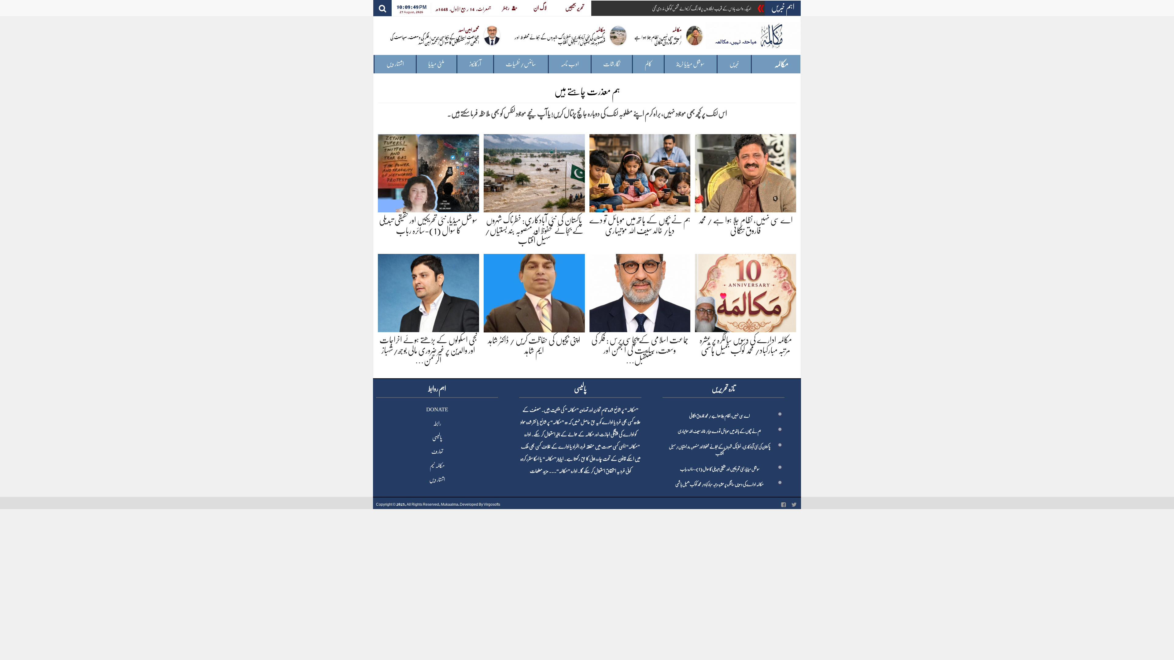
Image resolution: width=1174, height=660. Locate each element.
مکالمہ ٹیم (437, 465)
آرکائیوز (475, 64)
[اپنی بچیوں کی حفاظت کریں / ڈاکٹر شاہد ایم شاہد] (534, 292)
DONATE (437, 409)
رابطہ (437, 423)
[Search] (382, 8)
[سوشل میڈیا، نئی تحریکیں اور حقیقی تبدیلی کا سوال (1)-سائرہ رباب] (428, 172)
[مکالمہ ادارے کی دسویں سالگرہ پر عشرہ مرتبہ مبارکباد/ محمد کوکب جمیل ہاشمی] (745, 292)
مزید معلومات (539, 471)
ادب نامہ (570, 64)
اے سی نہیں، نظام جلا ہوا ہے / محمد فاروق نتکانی (658, 39)
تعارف (437, 451)
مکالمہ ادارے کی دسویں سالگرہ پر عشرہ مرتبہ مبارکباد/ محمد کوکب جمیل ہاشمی (719, 484)
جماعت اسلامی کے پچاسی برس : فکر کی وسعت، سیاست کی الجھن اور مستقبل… (640, 350)
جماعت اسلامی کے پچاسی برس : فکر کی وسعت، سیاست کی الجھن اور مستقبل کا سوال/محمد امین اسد (434, 39)
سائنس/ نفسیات (521, 64)
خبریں (734, 64)
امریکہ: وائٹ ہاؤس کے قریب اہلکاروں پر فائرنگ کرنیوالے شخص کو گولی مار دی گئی (701, 8)
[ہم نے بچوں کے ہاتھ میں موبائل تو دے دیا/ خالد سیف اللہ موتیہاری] (640, 172)
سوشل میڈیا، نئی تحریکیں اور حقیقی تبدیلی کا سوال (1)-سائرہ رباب (719, 469)
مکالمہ (781, 64)
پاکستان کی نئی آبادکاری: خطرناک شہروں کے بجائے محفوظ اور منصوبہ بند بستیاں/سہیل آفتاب (560, 39)
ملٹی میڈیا (436, 64)
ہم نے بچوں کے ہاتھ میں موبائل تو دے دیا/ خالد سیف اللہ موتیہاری (719, 431)
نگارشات (611, 64)
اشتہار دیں (395, 64)
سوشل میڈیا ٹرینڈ (690, 64)
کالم (648, 64)
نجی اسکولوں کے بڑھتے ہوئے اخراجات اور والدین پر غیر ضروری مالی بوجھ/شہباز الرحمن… (428, 350)
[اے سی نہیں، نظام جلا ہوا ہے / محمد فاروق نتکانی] (745, 172)
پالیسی (437, 437)
